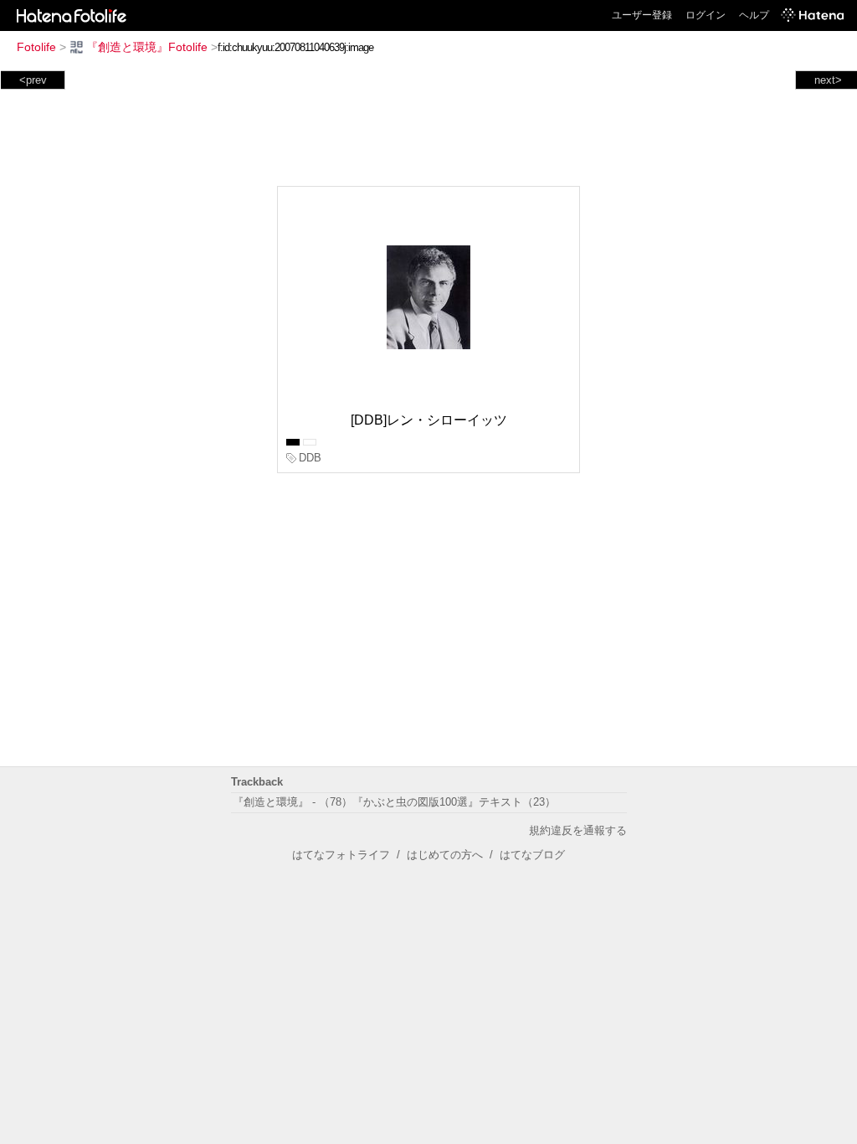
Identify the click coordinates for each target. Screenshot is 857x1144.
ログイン (705, 15)
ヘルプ (754, 15)
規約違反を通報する (578, 830)
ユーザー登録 (642, 15)
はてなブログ (532, 854)
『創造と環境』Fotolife (147, 47)
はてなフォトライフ (341, 854)
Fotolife (36, 47)
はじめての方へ (445, 854)
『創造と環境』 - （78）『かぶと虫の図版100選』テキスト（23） (394, 802)
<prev (33, 80)
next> (828, 80)
